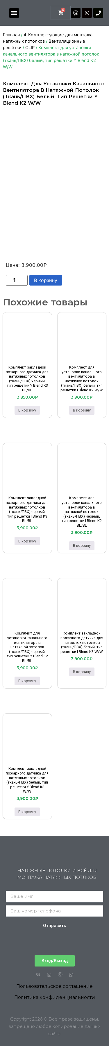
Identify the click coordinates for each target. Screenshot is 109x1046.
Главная (11, 34)
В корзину (45, 280)
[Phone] (98, 13)
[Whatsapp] (87, 13)
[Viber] (76, 13)
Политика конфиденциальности (54, 997)
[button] (14, 13)
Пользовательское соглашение (54, 986)
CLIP (30, 47)
